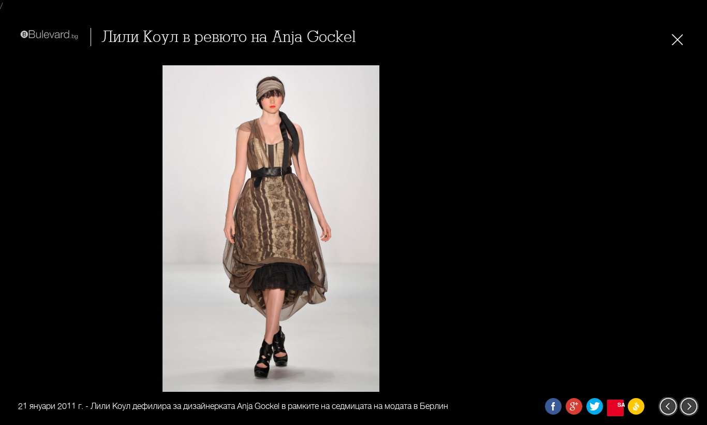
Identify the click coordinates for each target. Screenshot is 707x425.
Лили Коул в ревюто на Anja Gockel (228, 37)
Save (620, 404)
